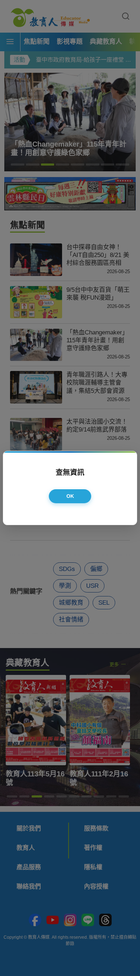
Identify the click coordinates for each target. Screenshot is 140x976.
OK (70, 496)
